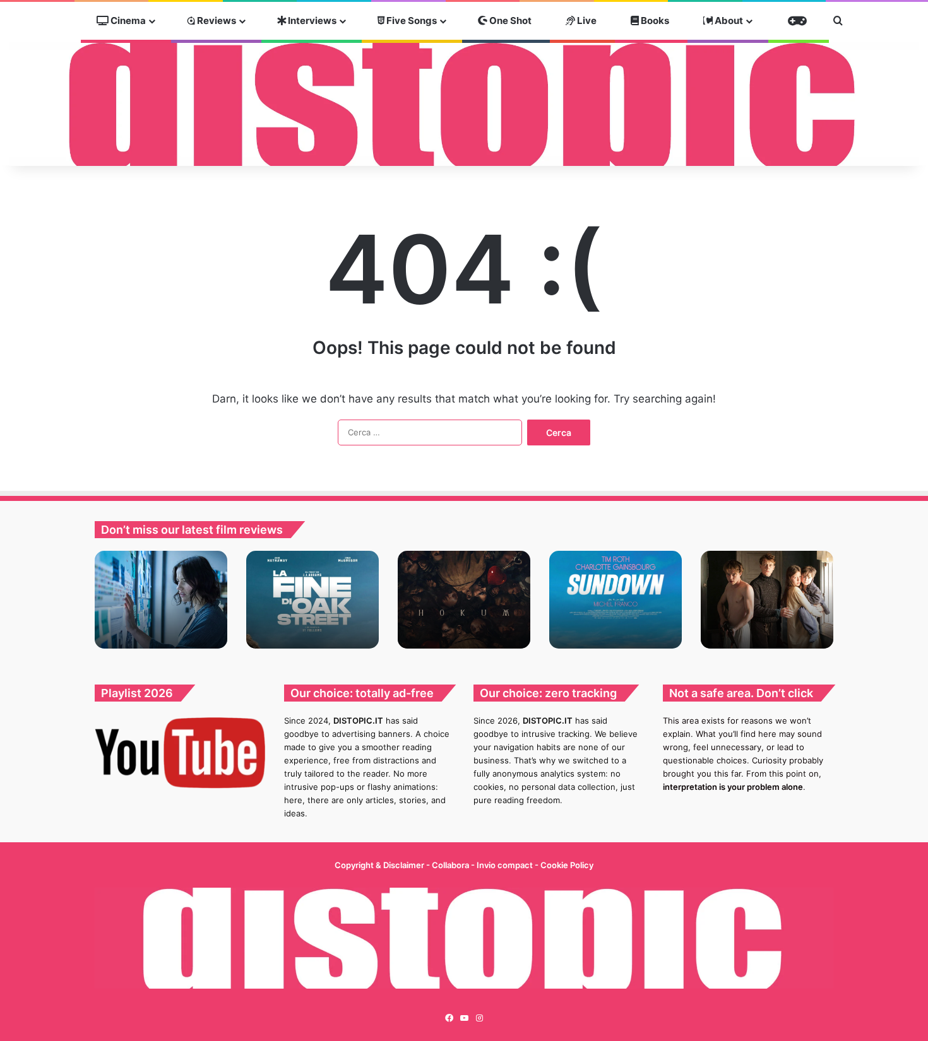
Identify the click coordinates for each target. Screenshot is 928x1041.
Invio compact (506, 865)
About (728, 20)
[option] (161, 600)
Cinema (127, 20)
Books (654, 20)
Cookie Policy (566, 865)
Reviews (215, 20)
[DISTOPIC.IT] (464, 104)
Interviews (311, 20)
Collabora (451, 865)
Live (586, 20)
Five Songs (410, 20)
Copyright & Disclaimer (379, 865)
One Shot (509, 20)
